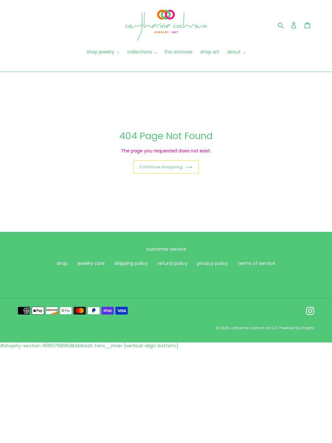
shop (62, 263)
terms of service (256, 263)
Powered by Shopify (296, 327)
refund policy (172, 263)
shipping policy (131, 263)
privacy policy (212, 263)
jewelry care (91, 263)
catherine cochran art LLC (254, 327)
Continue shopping (161, 167)
